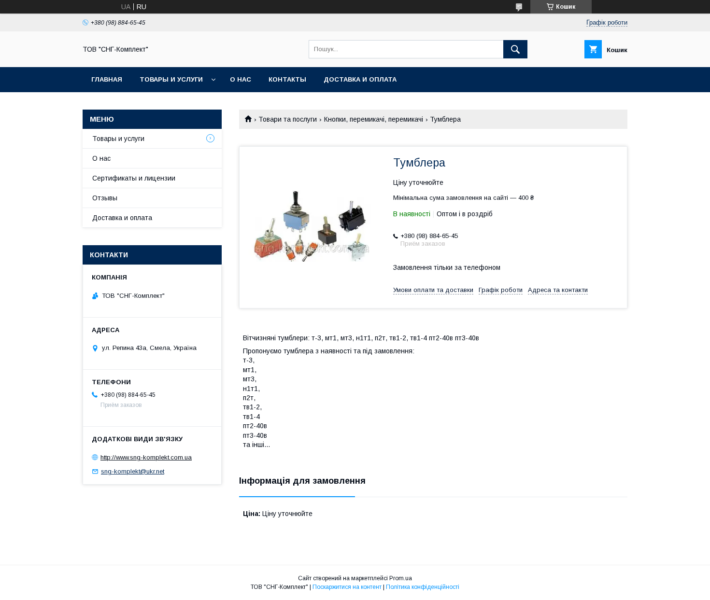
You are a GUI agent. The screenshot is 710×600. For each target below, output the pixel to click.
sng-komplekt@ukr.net (132, 471)
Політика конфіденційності (422, 587)
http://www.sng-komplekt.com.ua (146, 457)
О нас (240, 79)
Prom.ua (400, 578)
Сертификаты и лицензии (133, 178)
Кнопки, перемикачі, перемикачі (373, 119)
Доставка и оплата (360, 79)
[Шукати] (515, 49)
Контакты (287, 79)
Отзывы (104, 198)
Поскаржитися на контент (347, 587)
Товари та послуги (287, 119)
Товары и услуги (171, 79)
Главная (106, 79)
